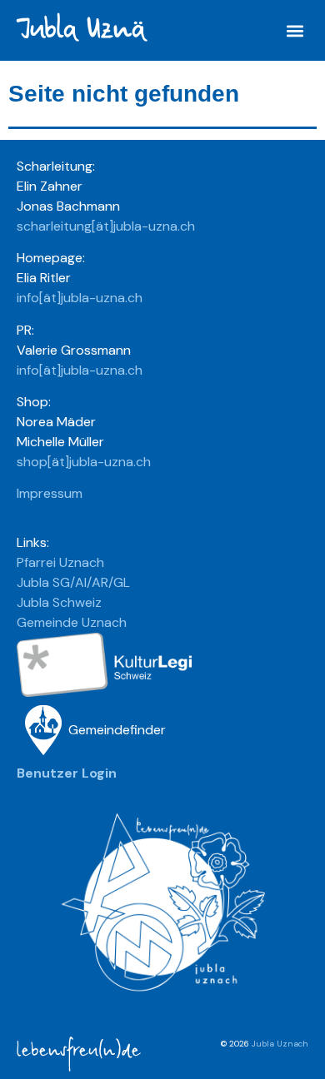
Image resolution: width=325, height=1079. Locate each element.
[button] (294, 30)
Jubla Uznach (280, 1043)
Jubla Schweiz (59, 602)
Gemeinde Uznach (72, 622)
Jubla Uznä (80, 29)
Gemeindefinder (117, 729)
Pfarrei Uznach (60, 562)
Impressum (49, 493)
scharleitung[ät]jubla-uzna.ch (106, 226)
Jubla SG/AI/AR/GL (73, 582)
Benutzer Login (67, 773)
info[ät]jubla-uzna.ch (79, 297)
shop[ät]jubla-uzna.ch (84, 461)
